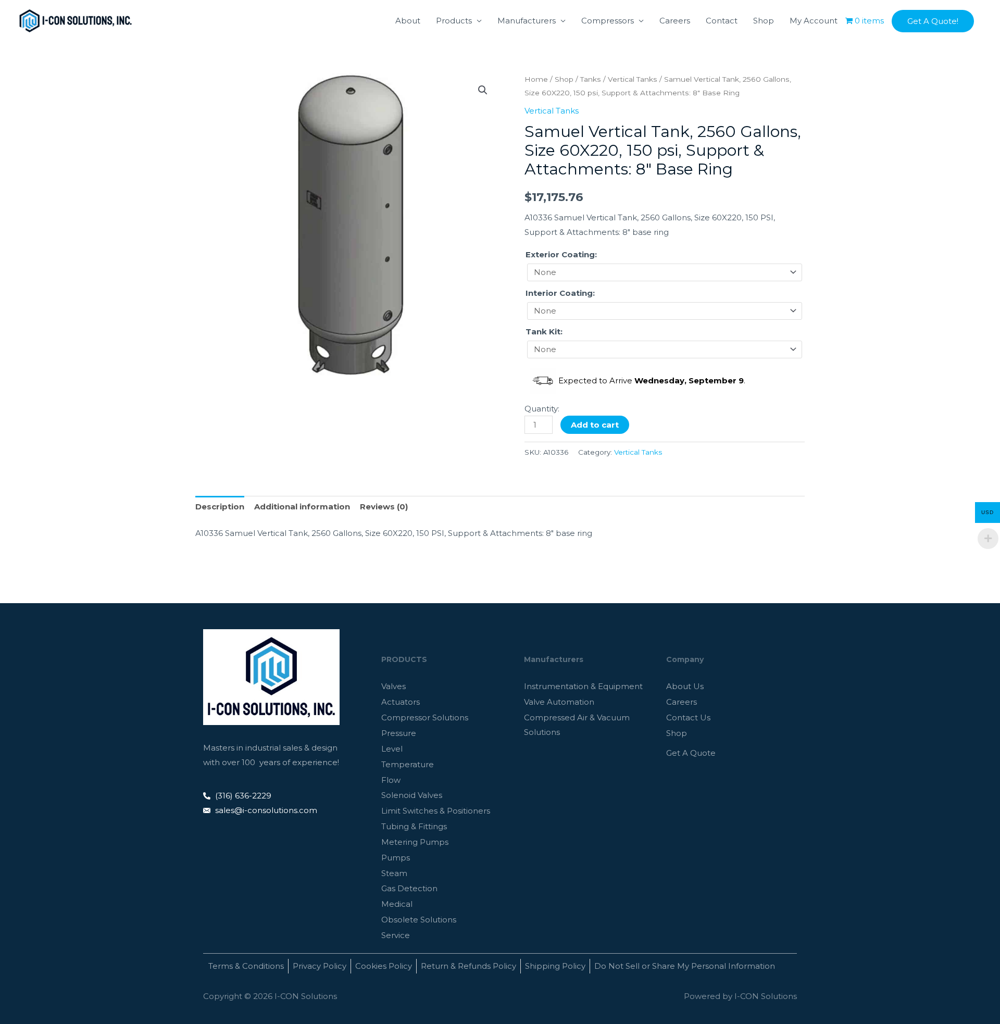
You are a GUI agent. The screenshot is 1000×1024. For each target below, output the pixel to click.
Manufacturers (526, 21)
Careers (674, 21)
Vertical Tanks (632, 79)
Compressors (607, 21)
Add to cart (595, 425)
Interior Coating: (560, 293)
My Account (814, 21)
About (407, 21)
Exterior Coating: (561, 254)
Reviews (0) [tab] (384, 506)
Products (454, 21)
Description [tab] (219, 506)
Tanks (590, 79)
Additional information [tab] (302, 506)
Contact (722, 21)
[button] (933, 21)
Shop (763, 21)
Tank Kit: (544, 331)
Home (536, 79)
